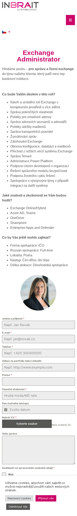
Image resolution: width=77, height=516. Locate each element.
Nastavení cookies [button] (19, 498)
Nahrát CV (9, 417)
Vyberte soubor (26, 423)
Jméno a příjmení (13, 318)
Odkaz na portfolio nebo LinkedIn (21, 360)
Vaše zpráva (9, 433)
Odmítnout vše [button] (18, 506)
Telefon (7, 346)
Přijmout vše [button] (46, 498)
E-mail (7, 332)
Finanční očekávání (14, 389)
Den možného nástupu (15, 403)
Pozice (7, 374)
